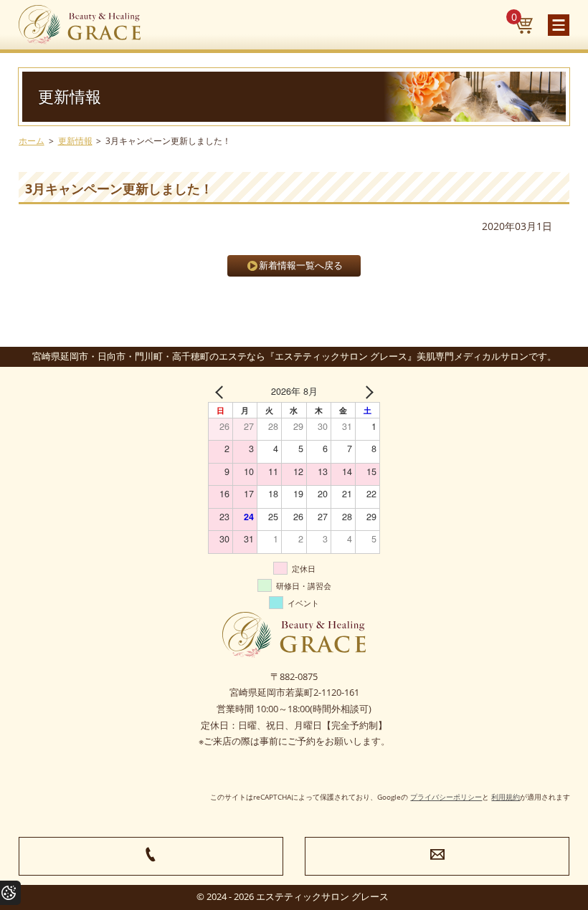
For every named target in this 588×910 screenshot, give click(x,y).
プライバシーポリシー (446, 797)
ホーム (31, 140)
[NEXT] (366, 391)
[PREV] (221, 391)
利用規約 (505, 797)
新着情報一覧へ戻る (301, 265)
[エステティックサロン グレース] (80, 24)
